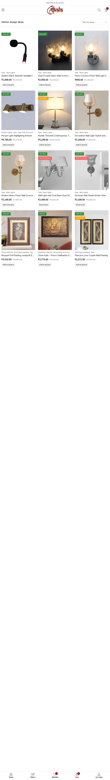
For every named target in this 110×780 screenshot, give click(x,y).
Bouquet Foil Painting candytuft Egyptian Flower (23, 255)
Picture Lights (6, 133)
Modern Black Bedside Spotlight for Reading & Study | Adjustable (31, 75)
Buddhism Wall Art (45, 252)
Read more (43, 205)
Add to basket (8, 85)
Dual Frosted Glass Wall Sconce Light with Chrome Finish (65, 75)
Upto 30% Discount (25, 133)
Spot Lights (10, 73)
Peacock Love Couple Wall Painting (91, 255)
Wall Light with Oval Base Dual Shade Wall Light (60, 195)
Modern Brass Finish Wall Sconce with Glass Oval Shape (28, 195)
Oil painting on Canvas (62, 252)
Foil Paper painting (21, 252)
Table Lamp (47, 133)
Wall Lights (47, 73)
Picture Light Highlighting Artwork (16, 135)
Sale (3, 73)
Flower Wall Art (7, 252)
